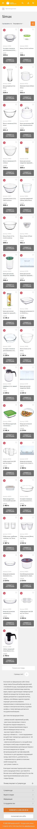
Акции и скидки (9, 795)
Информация (8, 799)
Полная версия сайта (18, 816)
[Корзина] (33, 3)
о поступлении (10, 60)
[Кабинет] (28, 3)
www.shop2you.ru (30, 826)
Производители (11, 9)
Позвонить (18, 810)
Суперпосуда (8, 790)
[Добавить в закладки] (16, 30)
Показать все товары (18, 668)
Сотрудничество (9, 803)
